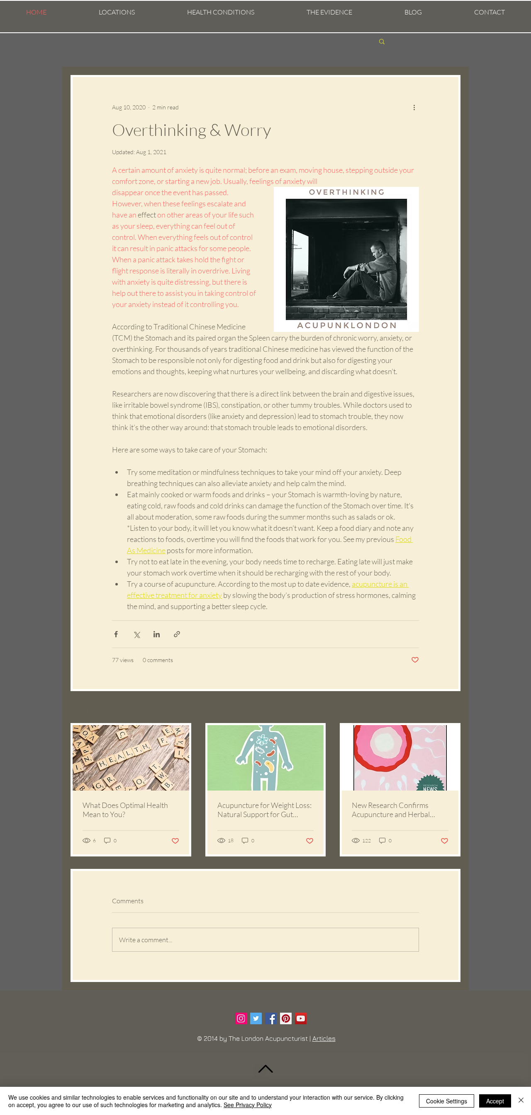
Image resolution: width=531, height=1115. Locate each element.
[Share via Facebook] (116, 634)
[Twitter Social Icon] (256, 1018)
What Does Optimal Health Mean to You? (125, 810)
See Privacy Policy (248, 1104)
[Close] (521, 1100)
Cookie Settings (446, 1101)
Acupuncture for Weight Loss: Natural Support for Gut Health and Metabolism (264, 810)
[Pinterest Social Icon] (286, 1018)
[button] (117, 12)
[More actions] (414, 107)
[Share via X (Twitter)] (136, 634)
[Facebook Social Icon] (271, 1018)
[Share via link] (177, 634)
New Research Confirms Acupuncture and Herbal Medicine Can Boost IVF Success (391, 810)
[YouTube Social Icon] (301, 1018)
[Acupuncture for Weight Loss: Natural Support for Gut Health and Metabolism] (265, 758)
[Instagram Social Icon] (241, 1018)
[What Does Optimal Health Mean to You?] (131, 758)
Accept (495, 1101)
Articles (324, 1038)
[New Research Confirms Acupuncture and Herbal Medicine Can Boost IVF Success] (400, 758)
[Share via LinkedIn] (157, 634)
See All (452, 707)
